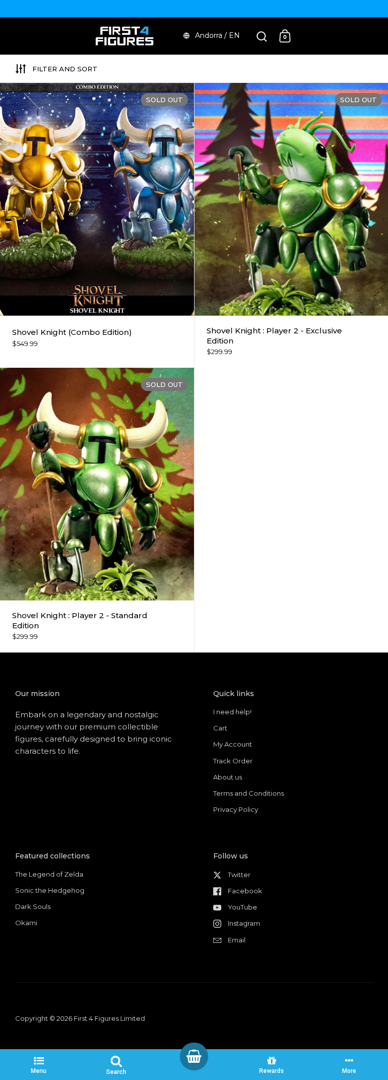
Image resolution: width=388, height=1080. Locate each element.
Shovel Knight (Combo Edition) (97, 225)
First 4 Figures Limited (109, 1018)
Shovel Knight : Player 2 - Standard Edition (97, 510)
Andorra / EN (217, 35)
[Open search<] (262, 36)
